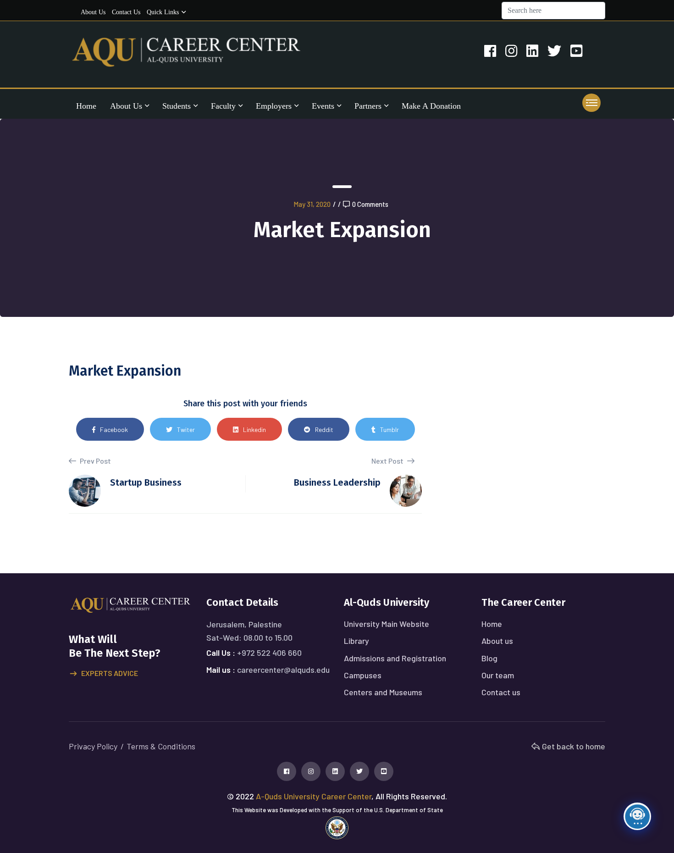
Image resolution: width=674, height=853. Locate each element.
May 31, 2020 (312, 204)
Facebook (114, 429)
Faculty (223, 106)
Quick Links (163, 12)
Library (356, 641)
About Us (126, 106)
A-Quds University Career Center (313, 796)
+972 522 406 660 (269, 653)
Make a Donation (431, 106)
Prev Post (94, 460)
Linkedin (254, 429)
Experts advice (109, 673)
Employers (274, 106)
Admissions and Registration (395, 658)
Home (86, 106)
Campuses (362, 675)
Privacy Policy (93, 746)
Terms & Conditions (161, 746)
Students (176, 106)
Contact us (126, 12)
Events (323, 106)
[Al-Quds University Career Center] (186, 51)
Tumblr (389, 429)
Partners (367, 106)
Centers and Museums (383, 692)
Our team (497, 675)
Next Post (388, 460)
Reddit (324, 429)
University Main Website (386, 624)
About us (93, 12)
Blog (489, 658)
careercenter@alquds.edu (283, 670)
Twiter (186, 429)
